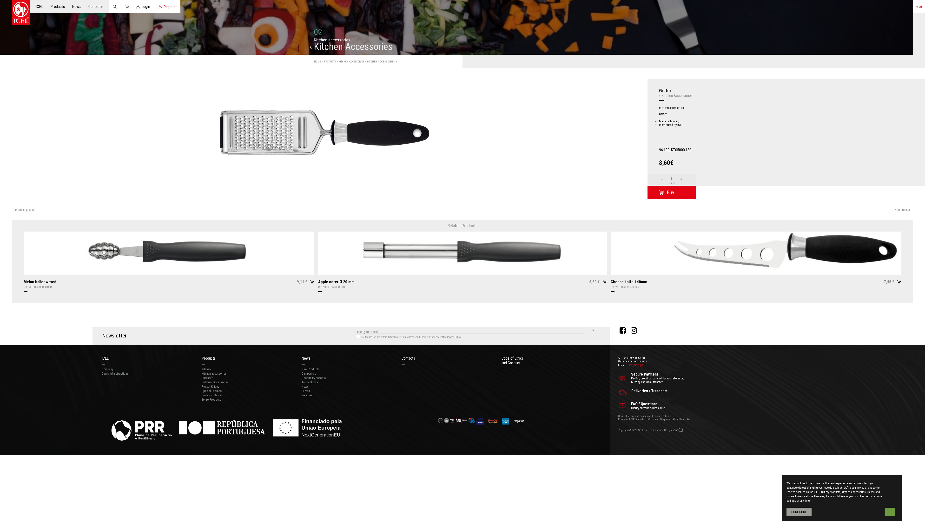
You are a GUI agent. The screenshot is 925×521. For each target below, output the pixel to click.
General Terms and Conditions (634, 416)
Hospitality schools (314, 378)
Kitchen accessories (214, 373)
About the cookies (682, 419)
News (306, 358)
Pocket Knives (210, 386)
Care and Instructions (115, 373)
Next (639, 172)
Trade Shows (310, 382)
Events (306, 391)
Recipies (307, 395)
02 (318, 32)
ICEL (105, 358)
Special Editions (212, 391)
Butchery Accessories (215, 382)
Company (107, 369)
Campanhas (309, 373)
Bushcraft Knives (212, 395)
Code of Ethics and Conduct (513, 360)
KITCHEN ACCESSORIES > (353, 61)
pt (917, 7)
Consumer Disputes (659, 419)
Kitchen (206, 369)
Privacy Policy (454, 337)
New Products (310, 369)
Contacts (408, 358)
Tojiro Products (211, 399)
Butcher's (207, 378)
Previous (8, 172)
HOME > (319, 61)
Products (209, 358)
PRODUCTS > (331, 61)
